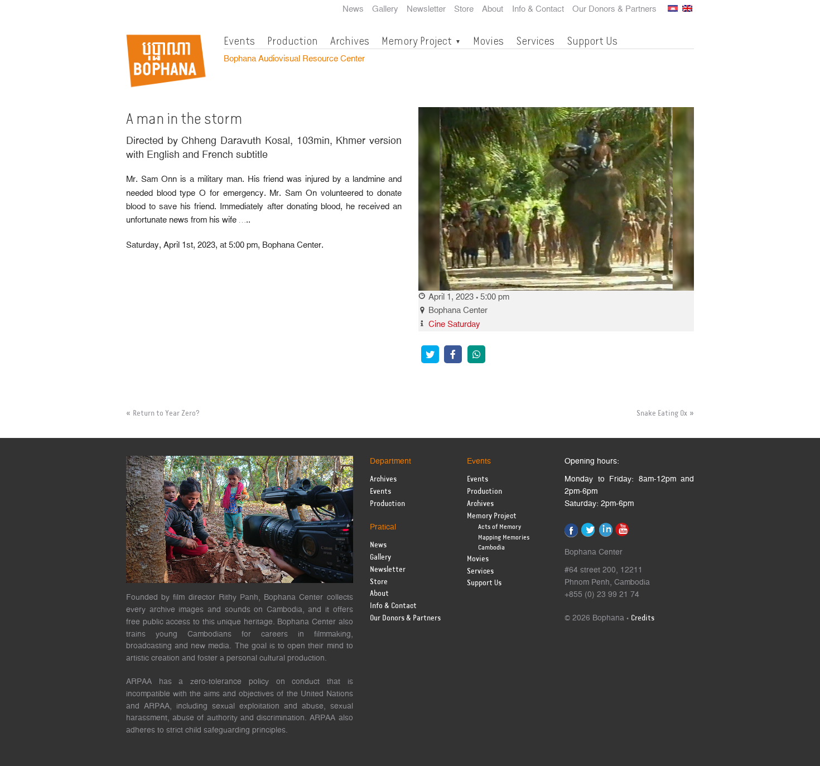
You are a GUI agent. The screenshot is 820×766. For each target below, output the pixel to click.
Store (464, 9)
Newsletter (426, 9)
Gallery (385, 9)
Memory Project (417, 40)
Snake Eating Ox (661, 413)
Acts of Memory (499, 527)
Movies (488, 40)
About (492, 9)
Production (292, 40)
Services (535, 40)
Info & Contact (538, 9)
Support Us (592, 40)
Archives (349, 40)
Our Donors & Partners (614, 9)
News (353, 9)
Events (239, 40)
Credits (642, 618)
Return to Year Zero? (166, 413)
